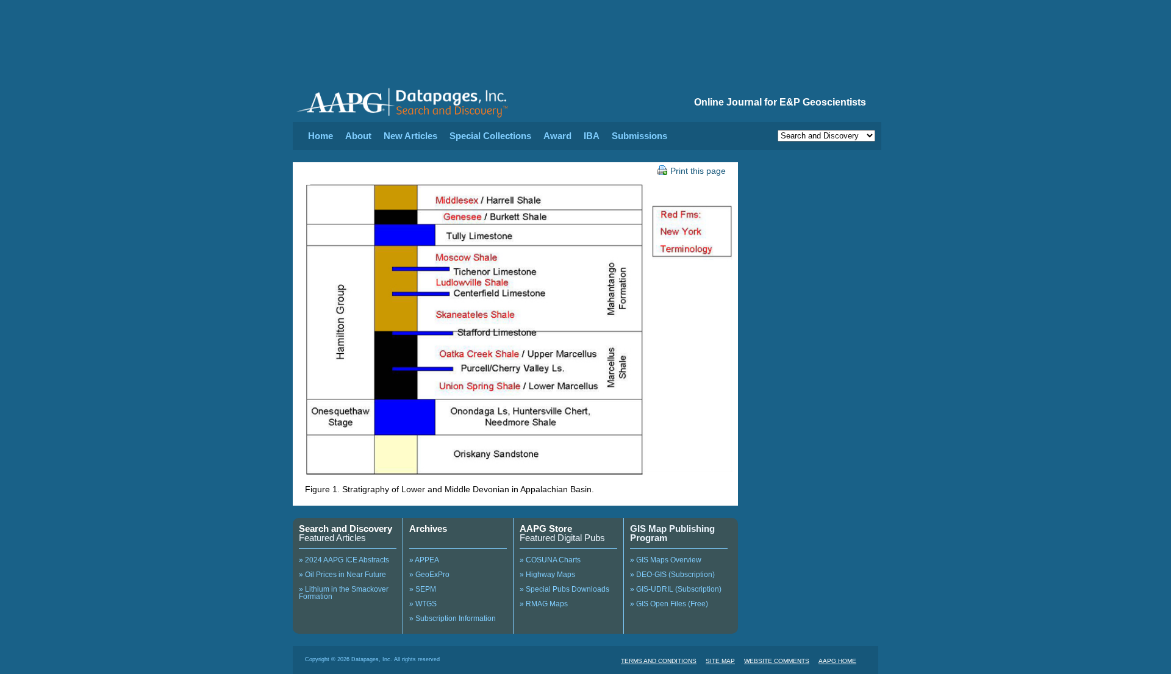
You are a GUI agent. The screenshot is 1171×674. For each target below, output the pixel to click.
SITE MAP (720, 661)
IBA (592, 136)
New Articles (410, 136)
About (358, 136)
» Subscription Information (452, 618)
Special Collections (490, 136)
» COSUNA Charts (550, 560)
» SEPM (422, 589)
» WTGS (423, 604)
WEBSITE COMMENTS (776, 661)
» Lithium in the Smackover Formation (344, 593)
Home (320, 136)
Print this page (698, 171)
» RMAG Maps (544, 604)
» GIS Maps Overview (665, 560)
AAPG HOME (837, 661)
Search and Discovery (345, 528)
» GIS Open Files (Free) (669, 604)
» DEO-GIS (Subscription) (672, 574)
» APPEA (424, 560)
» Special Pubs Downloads (564, 589)
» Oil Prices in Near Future (342, 574)
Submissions (639, 136)
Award (557, 136)
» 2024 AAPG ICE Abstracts (344, 560)
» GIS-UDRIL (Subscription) (676, 589)
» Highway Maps (547, 574)
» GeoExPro (429, 574)
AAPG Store (546, 528)
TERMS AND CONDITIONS (659, 661)
